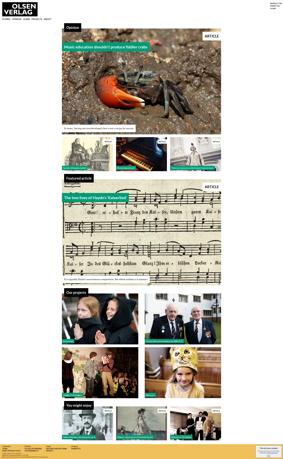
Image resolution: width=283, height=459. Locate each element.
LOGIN (273, 8)
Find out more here (272, 453)
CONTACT (6, 446)
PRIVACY (49, 451)
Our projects (76, 292)
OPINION (16, 19)
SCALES (74, 446)
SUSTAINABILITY (32, 451)
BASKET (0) (274, 6)
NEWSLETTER (276, 3)
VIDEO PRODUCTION (11, 451)
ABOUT (47, 19)
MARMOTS (76, 449)
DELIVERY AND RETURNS (56, 449)
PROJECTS (37, 19)
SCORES (6, 19)
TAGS (48, 446)
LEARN (26, 19)
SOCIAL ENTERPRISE (33, 449)
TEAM (4, 449)
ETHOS (28, 446)
